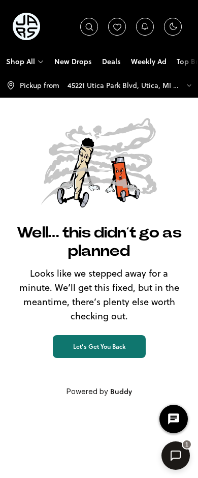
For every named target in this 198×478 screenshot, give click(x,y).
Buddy (121, 391)
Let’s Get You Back (99, 346)
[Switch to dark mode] (173, 26)
